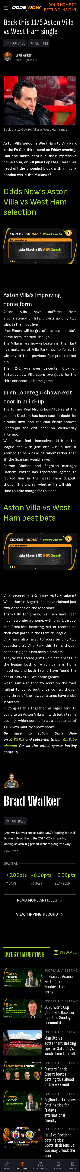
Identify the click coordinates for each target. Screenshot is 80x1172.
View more (11, 851)
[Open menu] (6, 8)
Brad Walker (23, 55)
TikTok (18, 739)
